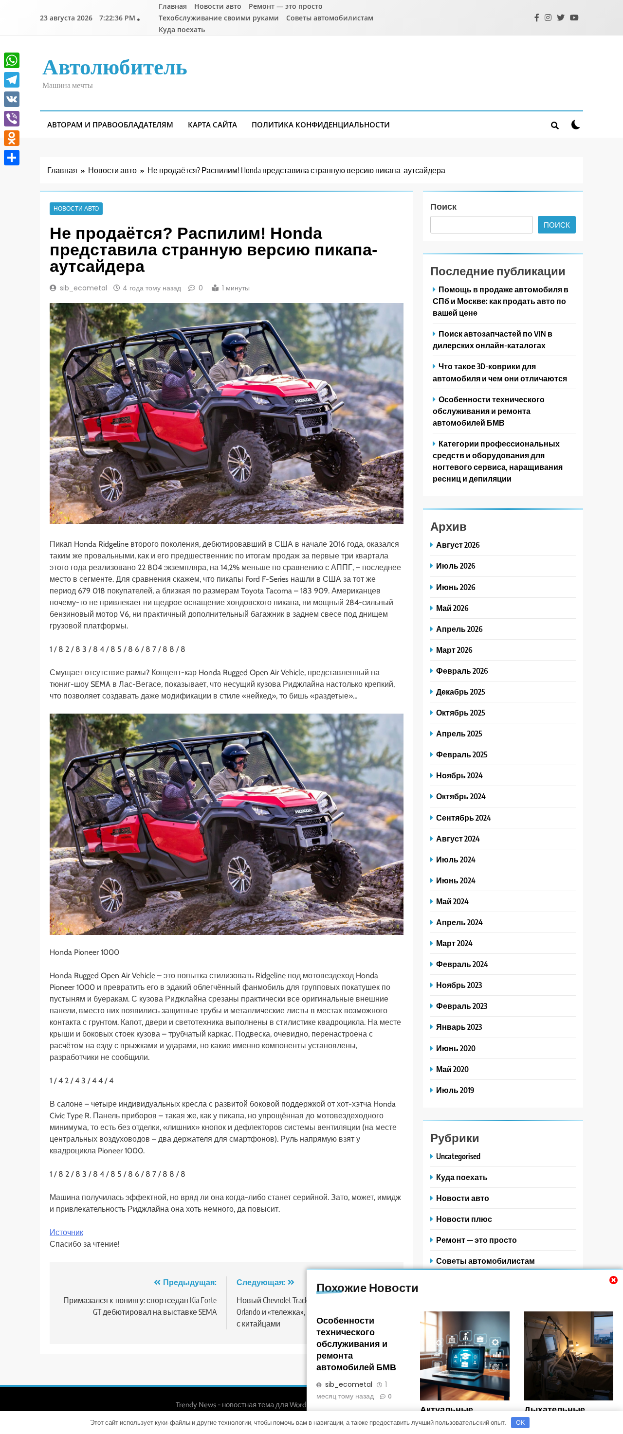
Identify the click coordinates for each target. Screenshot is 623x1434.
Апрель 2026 (459, 629)
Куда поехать (182, 29)
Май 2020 (452, 1069)
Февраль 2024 (462, 964)
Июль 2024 (456, 859)
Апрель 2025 (459, 733)
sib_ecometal (83, 288)
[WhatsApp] (11, 60)
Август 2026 (458, 544)
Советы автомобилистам (329, 17)
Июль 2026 (456, 565)
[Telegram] (11, 80)
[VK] (11, 99)
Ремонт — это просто (286, 6)
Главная (173, 6)
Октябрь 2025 (460, 712)
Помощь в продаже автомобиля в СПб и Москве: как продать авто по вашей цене (500, 301)
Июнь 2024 (456, 880)
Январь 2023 (459, 1027)
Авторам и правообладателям (110, 124)
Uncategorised (458, 1156)
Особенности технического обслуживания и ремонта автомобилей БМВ (356, 1343)
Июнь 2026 (456, 587)
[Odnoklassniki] (11, 138)
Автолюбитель (114, 65)
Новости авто (217, 6)
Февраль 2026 (462, 670)
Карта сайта (212, 124)
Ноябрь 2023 (459, 985)
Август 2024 (458, 838)
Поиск (443, 206)
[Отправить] (11, 157)
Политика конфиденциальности (321, 124)
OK (520, 1422)
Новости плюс (464, 1219)
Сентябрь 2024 (463, 817)
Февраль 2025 (462, 754)
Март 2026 (454, 650)
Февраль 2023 (461, 1006)
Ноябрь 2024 (459, 775)
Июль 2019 (455, 1090)
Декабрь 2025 (460, 691)
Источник (66, 1232)
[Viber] (11, 118)
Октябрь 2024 (461, 796)
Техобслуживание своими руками (219, 17)
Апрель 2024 (459, 922)
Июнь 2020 (456, 1048)
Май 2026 (452, 608)
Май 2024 (452, 901)
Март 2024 (454, 943)
